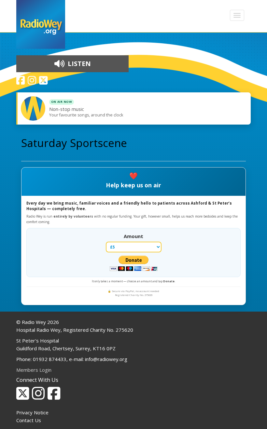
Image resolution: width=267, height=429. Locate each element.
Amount (133, 236)
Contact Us (28, 420)
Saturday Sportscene (74, 143)
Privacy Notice (32, 412)
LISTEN (78, 63)
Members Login (33, 370)
